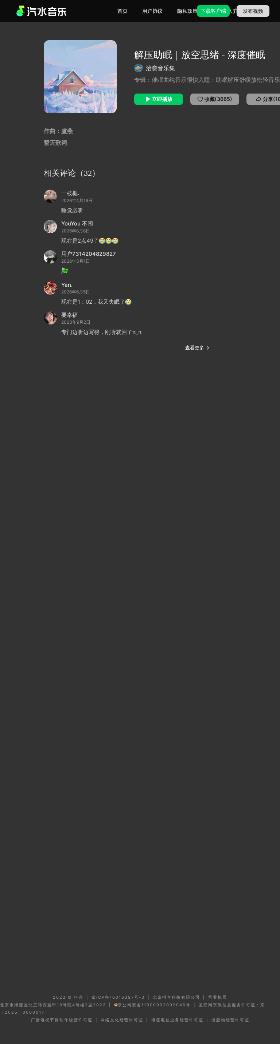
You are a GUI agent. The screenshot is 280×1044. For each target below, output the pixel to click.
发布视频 (253, 11)
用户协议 (152, 11)
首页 (122, 11)
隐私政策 (187, 11)
